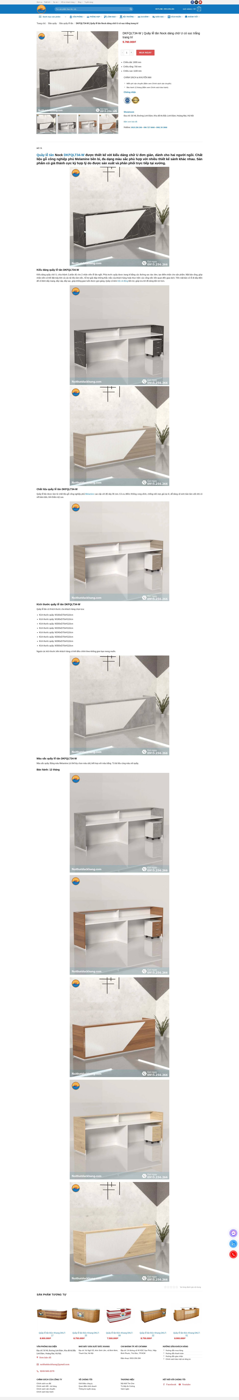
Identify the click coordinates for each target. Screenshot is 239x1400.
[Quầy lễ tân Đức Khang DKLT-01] (186, 1314)
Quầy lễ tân (45, 155)
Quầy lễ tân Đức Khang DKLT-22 (153, 1334)
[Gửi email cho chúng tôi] (196, 2)
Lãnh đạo (111, 17)
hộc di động (123, 281)
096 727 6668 (149, 127)
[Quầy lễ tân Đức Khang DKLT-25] (85, 1314)
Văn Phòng (78, 17)
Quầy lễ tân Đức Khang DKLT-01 (186, 1334)
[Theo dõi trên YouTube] (200, 2)
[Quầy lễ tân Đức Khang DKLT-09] (119, 1314)
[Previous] (39, 1320)
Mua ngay (145, 52)
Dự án (55, 2)
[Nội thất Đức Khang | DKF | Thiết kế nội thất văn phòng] (44, 9)
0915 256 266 (136, 127)
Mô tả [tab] (39, 148)
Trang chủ (41, 23)
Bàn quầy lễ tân (66, 23)
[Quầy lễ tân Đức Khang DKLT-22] (153, 1314)
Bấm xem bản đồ (130, 122)
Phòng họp (95, 17)
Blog (79, 2)
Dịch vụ (39, 2)
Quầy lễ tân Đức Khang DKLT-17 (52, 1334)
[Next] (200, 1320)
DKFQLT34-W (74, 155)
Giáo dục (160, 17)
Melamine (89, 494)
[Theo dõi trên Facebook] (192, 2)
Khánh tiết (193, 17)
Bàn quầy (52, 23)
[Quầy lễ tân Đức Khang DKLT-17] (52, 1314)
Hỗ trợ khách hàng (67, 2)
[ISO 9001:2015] (127, 102)
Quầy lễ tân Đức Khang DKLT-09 (119, 1334)
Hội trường (128, 17)
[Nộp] (131, 9)
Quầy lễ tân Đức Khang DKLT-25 (85, 1334)
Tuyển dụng (89, 2)
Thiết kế (47, 2)
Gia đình (144, 17)
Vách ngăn (176, 17)
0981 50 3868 (161, 127)
